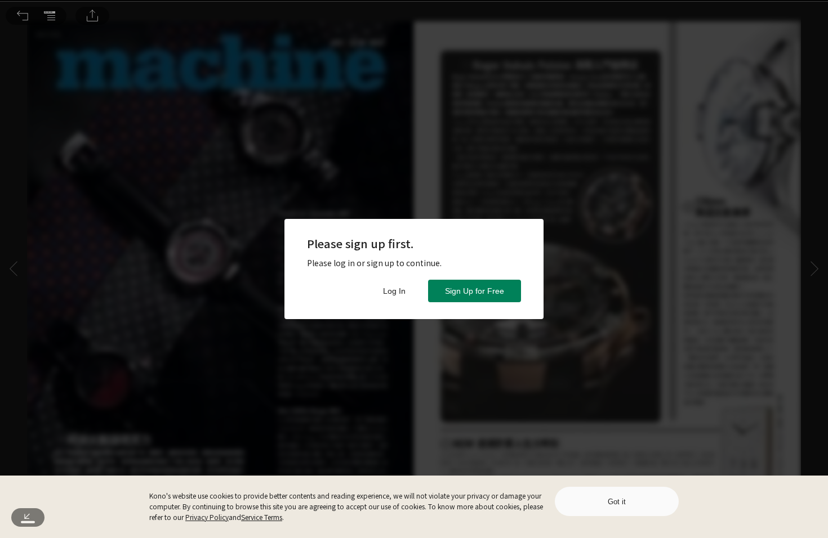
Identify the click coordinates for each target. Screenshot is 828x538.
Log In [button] (394, 290)
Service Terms (261, 517)
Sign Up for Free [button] (474, 290)
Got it (617, 501)
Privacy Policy (207, 517)
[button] (22, 16)
